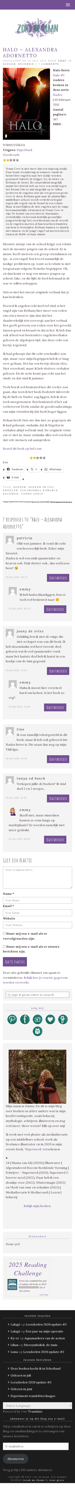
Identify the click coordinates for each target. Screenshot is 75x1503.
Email (8, 906)
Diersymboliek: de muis (41, 1345)
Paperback (24, 150)
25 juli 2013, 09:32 (17, 577)
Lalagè (15, 1324)
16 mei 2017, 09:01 (19, 838)
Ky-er (15, 1338)
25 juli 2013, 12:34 (16, 670)
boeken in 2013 (41, 487)
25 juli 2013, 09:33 (20, 608)
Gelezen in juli (21, 1375)
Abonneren (15, 1459)
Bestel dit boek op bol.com (22, 448)
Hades (57, 95)
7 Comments (48, 64)
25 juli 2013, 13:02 (19, 706)
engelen (10, 490)
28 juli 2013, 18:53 (16, 758)
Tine (21, 729)
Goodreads (11, 155)
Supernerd (33, 1149)
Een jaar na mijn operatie (44, 1331)
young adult (32, 493)
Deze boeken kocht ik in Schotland (36, 1368)
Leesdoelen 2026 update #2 (46, 1324)
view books (43, 1294)
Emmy (62, 60)
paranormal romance (39, 490)
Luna (14, 1352)
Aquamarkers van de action (44, 1338)
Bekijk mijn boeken (38, 1206)
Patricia (24, 538)
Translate (35, 1411)
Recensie (26, 64)
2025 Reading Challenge (28, 1268)
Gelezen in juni (21, 1389)
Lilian (14, 1345)
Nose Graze (57, 1480)
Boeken (9, 64)
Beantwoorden (58, 577)
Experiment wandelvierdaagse (33, 1396)
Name (8, 894)
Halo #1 (58, 75)
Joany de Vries (30, 631)
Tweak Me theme (34, 1480)
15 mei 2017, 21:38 (16, 797)
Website (9, 918)
